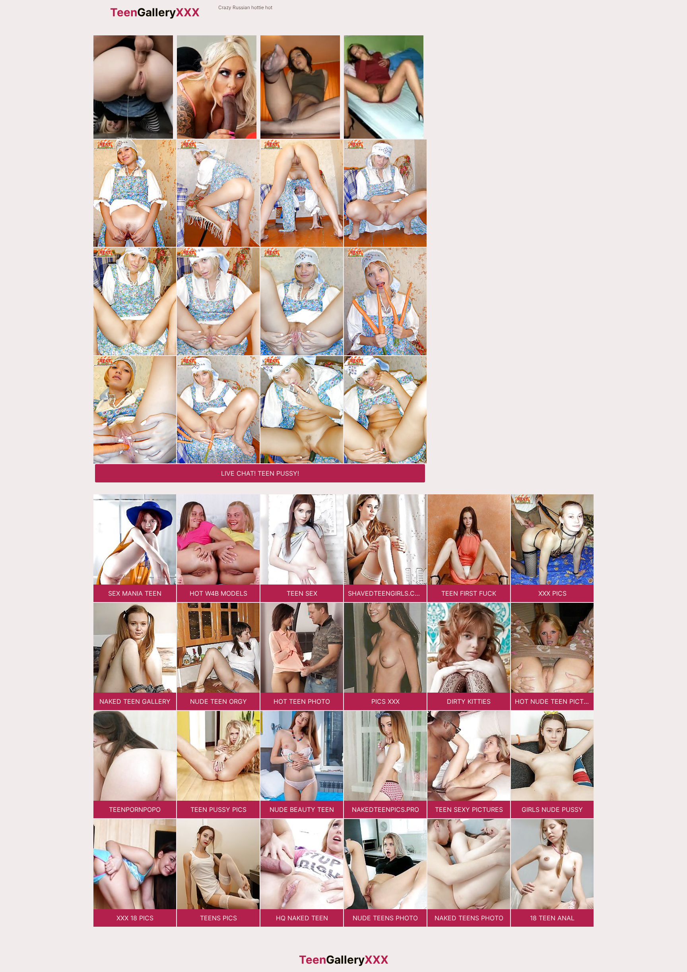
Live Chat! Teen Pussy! (260, 473)
